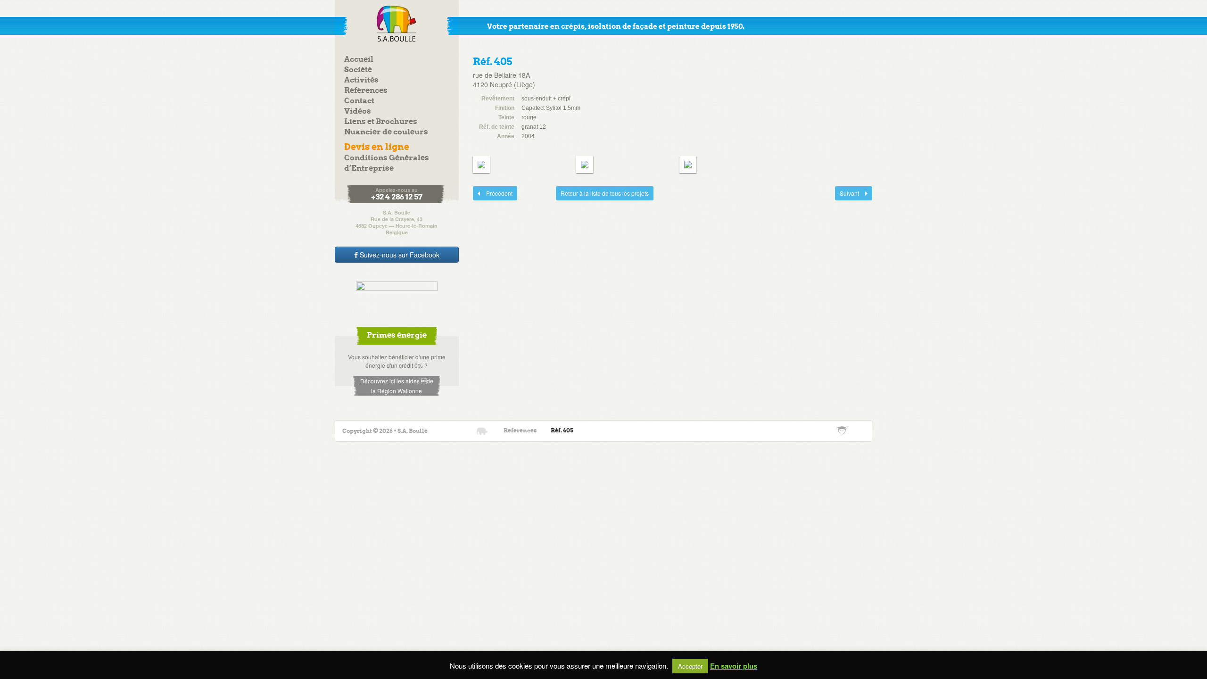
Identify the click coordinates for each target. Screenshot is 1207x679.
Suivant (847, 193)
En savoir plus (733, 666)
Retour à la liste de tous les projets (605, 193)
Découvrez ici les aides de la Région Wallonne (396, 386)
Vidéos (357, 112)
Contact (359, 101)
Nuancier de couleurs (386, 132)
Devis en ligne (376, 147)
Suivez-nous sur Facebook (398, 254)
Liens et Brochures (380, 122)
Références (366, 91)
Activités (361, 80)
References (520, 431)
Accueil (358, 60)
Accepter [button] (690, 666)
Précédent (493, 193)
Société (358, 70)
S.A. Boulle (397, 23)
